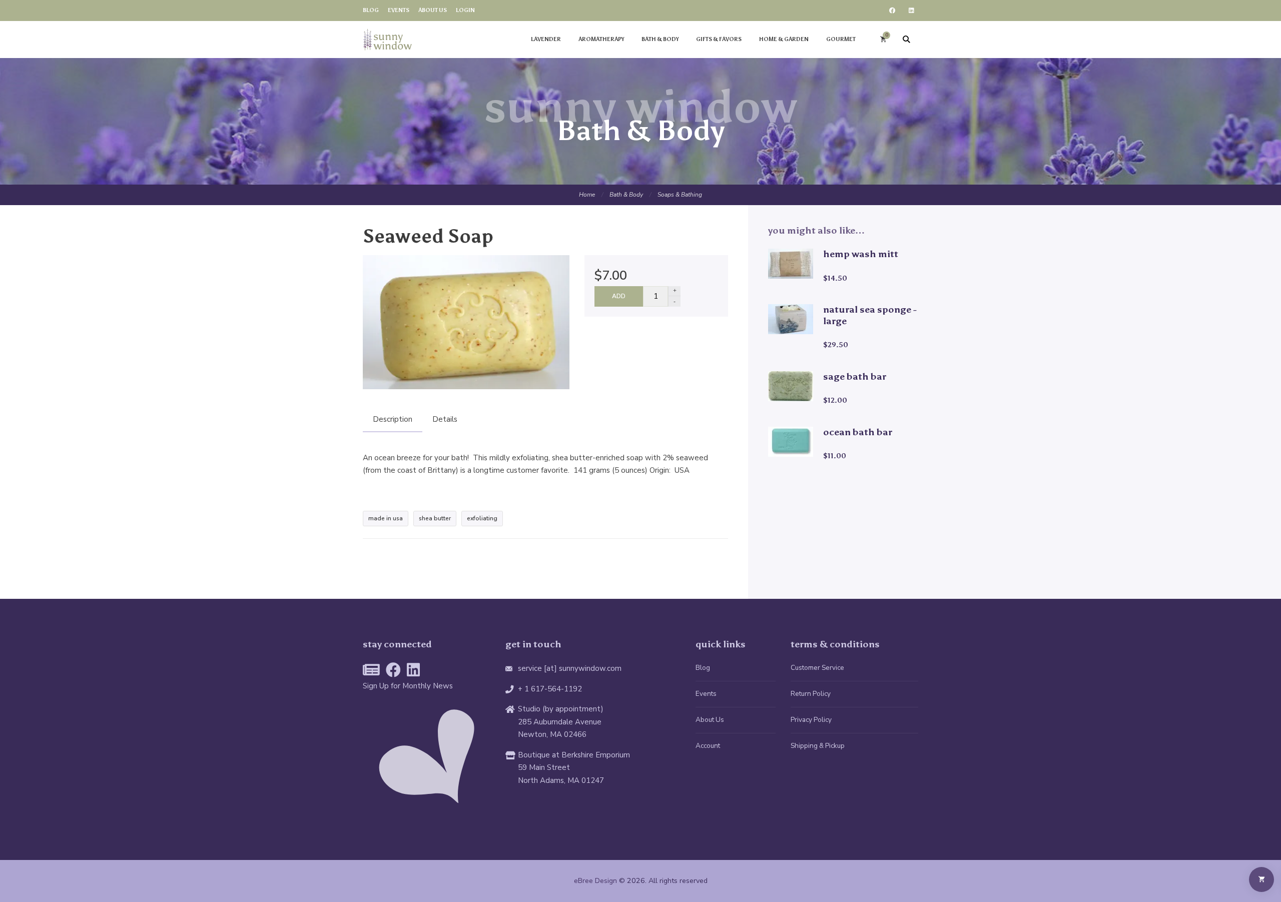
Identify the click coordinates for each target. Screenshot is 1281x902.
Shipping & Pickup (818, 745)
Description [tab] (392, 419)
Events (706, 693)
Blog (703, 667)
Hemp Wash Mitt (860, 254)
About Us (710, 719)
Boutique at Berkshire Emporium (574, 755)
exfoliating (482, 518)
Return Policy (811, 693)
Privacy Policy (811, 719)
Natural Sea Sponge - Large (870, 315)
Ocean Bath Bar (857, 432)
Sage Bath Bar (854, 376)
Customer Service (817, 667)
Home (587, 195)
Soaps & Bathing (680, 195)
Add (618, 296)
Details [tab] (444, 419)
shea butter (435, 518)
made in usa (385, 518)
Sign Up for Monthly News (408, 686)
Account (708, 745)
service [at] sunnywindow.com (569, 668)
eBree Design (595, 880)
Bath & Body (626, 195)
